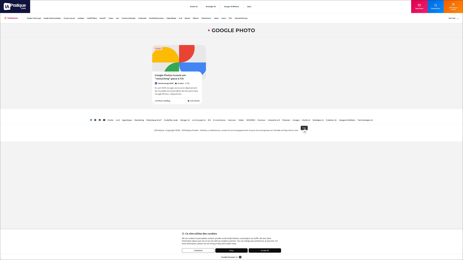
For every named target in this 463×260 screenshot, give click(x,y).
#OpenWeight (171, 18)
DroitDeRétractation (156, 18)
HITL (230, 18)
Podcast (286, 120)
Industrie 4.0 (274, 120)
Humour (232, 120)
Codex (111, 18)
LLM (180, 18)
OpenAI (187, 18)
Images (158, 48)
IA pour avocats (69, 18)
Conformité (142, 18)
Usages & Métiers (231, 6)
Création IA (331, 120)
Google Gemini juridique (52, 18)
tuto (117, 18)
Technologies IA (365, 120)
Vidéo (241, 120)
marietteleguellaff (165, 83)
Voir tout (454, 18)
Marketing (139, 120)
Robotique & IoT (154, 120)
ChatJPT (103, 18)
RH (209, 120)
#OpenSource (206, 18)
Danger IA (185, 120)
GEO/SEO (250, 120)
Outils (110, 120)
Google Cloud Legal (34, 18)
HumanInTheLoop (241, 18)
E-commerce (219, 120)
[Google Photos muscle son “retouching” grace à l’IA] (179, 62)
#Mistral (196, 18)
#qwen (216, 18)
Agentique (127, 120)
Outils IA (193, 6)
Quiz (249, 6)
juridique (81, 18)
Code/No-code (171, 120)
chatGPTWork (92, 18)
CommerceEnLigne (129, 18)
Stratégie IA (211, 6)
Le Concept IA (198, 120)
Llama (223, 18)
